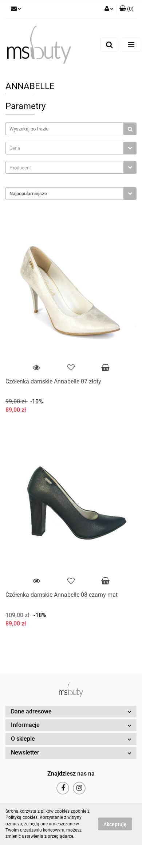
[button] (127, 9)
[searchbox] (66, 168)
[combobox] (71, 148)
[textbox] (64, 148)
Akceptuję (115, 824)
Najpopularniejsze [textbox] (28, 193)
